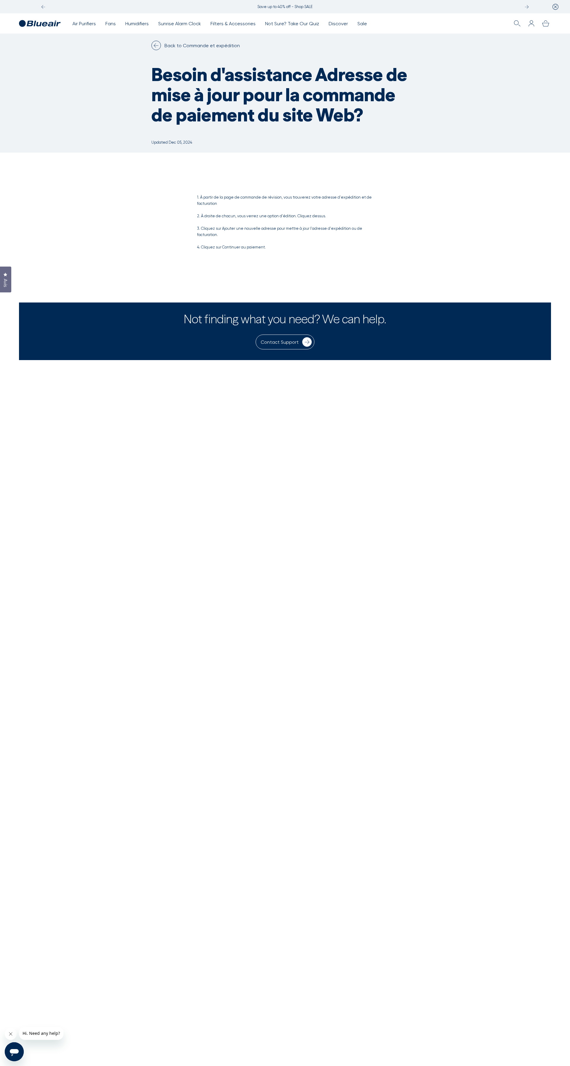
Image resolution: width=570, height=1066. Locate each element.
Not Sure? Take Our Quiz (292, 23)
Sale (362, 23)
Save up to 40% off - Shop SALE (285, 6)
